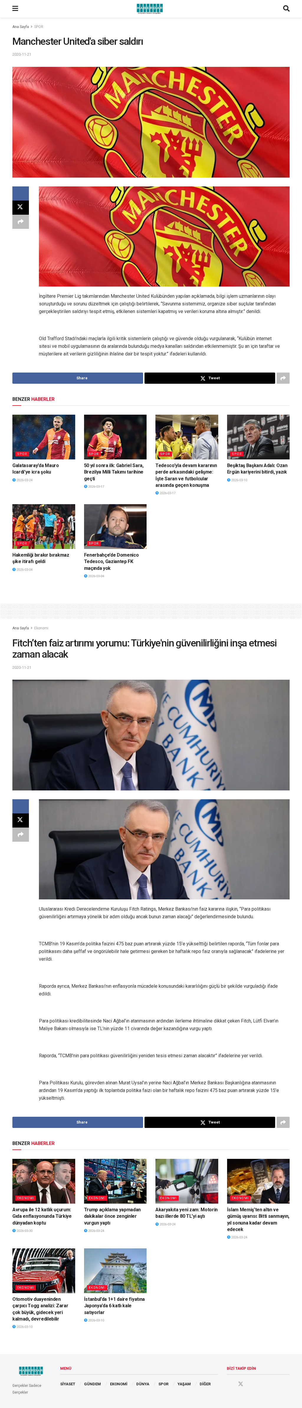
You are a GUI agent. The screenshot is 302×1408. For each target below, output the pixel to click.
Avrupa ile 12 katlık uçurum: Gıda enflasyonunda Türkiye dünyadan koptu (42, 1216)
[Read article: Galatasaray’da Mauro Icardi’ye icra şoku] (43, 437)
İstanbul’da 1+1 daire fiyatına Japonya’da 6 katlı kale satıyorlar (114, 1305)
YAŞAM (184, 1384)
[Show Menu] (15, 9)
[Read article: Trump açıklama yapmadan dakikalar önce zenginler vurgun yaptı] (115, 1181)
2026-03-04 (24, 570)
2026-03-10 (238, 480)
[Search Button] (286, 9)
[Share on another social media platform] (20, 222)
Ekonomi (41, 628)
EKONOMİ (118, 1384)
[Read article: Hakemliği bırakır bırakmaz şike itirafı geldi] (43, 526)
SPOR (38, 27)
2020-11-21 (21, 54)
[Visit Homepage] (150, 9)
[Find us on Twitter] (240, 1384)
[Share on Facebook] (20, 193)
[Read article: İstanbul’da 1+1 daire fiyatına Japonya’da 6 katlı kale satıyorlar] (115, 1270)
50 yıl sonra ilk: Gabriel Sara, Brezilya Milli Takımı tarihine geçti (114, 472)
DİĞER (205, 1384)
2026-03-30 (24, 1231)
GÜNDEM (92, 1384)
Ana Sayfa (20, 27)
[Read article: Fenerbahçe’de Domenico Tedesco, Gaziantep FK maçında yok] (115, 526)
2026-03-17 (95, 487)
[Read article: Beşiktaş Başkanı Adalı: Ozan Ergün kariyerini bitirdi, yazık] (258, 437)
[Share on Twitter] (20, 208)
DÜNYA (142, 1384)
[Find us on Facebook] (229, 1384)
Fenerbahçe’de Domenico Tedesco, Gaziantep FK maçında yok (111, 561)
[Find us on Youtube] (252, 1384)
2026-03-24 (24, 480)
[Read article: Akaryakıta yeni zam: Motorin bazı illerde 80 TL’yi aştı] (186, 1181)
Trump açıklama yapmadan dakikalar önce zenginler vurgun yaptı (112, 1216)
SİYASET (67, 1384)
